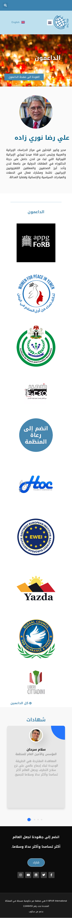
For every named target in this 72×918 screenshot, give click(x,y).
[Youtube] (28, 875)
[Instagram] (20, 875)
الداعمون (36, 212)
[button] (5, 5)
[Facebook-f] (51, 875)
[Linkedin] (36, 875)
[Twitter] (44, 875)
